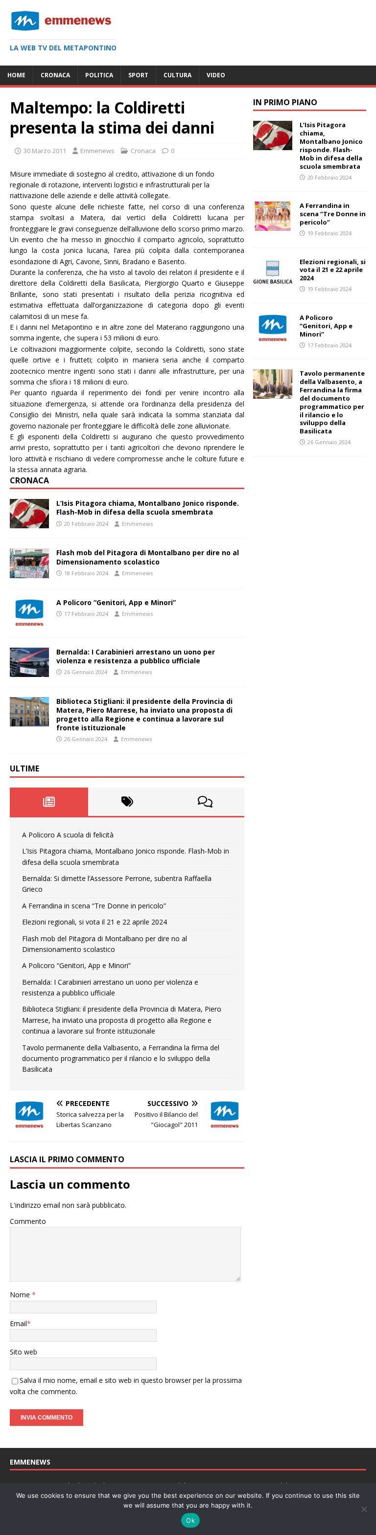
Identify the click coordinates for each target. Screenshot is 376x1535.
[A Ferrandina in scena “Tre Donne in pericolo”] (272, 225)
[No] (364, 1509)
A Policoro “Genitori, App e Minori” (116, 602)
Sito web (23, 1351)
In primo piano (285, 102)
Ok (190, 1520)
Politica (99, 75)
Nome (21, 1294)
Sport (138, 75)
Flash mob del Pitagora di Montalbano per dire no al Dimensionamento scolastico (147, 557)
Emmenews (97, 150)
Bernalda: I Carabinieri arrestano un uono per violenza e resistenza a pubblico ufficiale (135, 656)
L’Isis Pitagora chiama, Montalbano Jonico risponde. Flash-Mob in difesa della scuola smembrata (147, 507)
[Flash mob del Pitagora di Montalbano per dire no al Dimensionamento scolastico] (29, 572)
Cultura (177, 75)
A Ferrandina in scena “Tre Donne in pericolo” (94, 905)
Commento (28, 1221)
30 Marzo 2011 (45, 150)
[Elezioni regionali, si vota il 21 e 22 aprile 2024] (272, 281)
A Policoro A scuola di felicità (68, 834)
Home (16, 75)
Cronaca (55, 75)
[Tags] (127, 802)
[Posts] (49, 802)
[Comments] (205, 802)
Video (216, 75)
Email (18, 1323)
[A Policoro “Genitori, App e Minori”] (29, 621)
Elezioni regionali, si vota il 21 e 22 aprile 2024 (94, 921)
